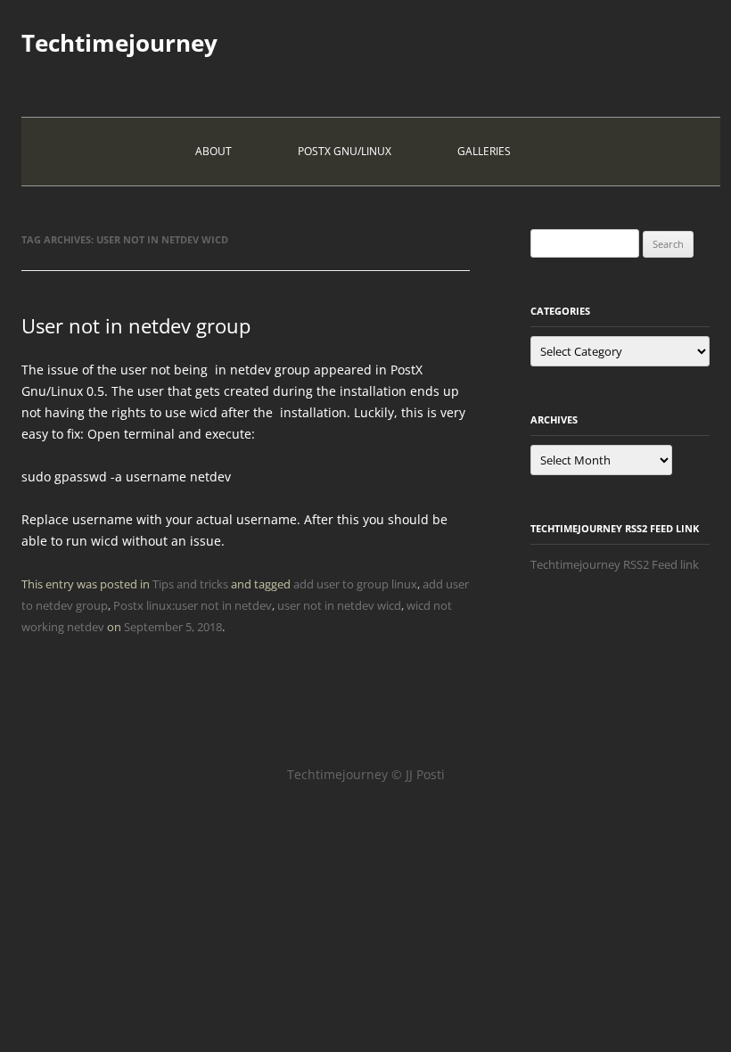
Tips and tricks (190, 584)
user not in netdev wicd (339, 605)
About (213, 151)
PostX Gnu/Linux (344, 151)
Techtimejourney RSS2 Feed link (614, 564)
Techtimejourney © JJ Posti (366, 774)
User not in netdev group (136, 325)
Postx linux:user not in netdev (192, 605)
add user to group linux (355, 584)
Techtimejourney (119, 43)
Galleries (484, 151)
